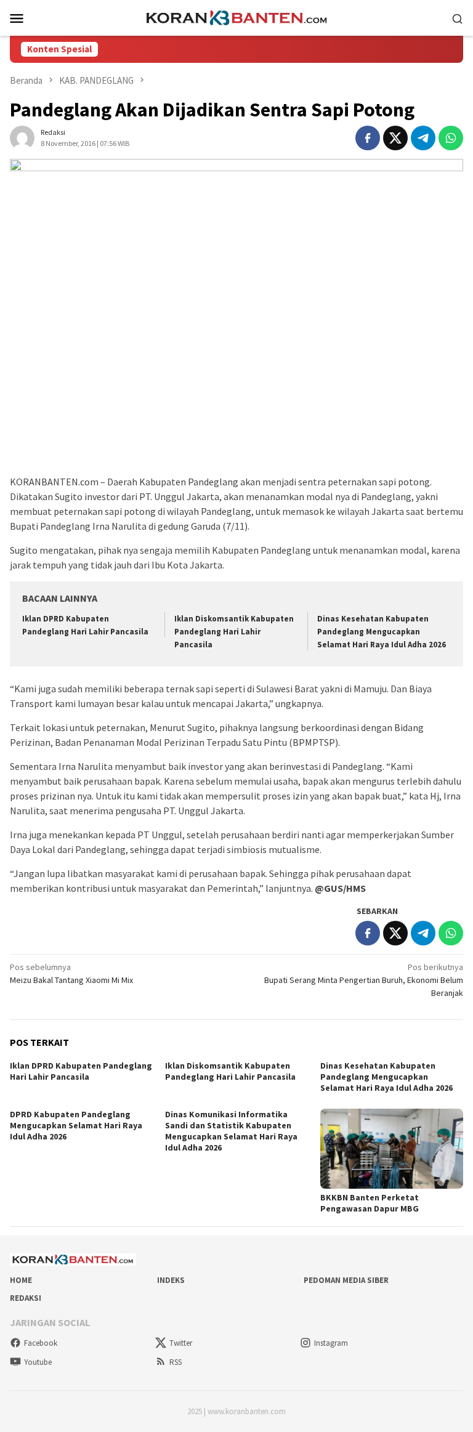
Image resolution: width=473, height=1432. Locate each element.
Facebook (40, 1343)
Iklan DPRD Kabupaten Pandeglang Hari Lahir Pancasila (81, 1071)
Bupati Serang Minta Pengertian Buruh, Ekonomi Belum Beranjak (363, 979)
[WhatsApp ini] (451, 138)
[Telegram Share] (423, 138)
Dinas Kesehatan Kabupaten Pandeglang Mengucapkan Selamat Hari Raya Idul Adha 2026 (381, 631)
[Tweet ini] (395, 138)
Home (21, 1280)
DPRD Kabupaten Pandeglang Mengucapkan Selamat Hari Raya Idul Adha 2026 (76, 1125)
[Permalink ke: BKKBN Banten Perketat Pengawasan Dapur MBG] (391, 1149)
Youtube (38, 1362)
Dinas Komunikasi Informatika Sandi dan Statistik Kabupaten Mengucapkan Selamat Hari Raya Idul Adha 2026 (231, 1131)
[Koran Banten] (236, 16)
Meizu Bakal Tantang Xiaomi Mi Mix (71, 973)
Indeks (171, 1280)
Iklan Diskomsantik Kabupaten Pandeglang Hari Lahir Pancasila (234, 631)
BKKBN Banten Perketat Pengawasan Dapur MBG (369, 1203)
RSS (175, 1362)
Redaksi (25, 1298)
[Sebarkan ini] (367, 138)
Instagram (331, 1343)
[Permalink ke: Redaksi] (22, 137)
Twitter (180, 1343)
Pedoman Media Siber (346, 1280)
